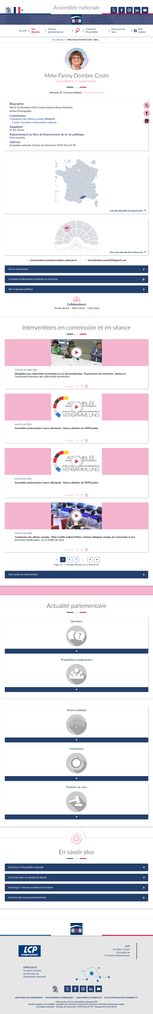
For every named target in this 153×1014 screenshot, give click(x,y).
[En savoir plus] (76, 674)
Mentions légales (35, 1004)
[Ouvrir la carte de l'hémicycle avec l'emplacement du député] (76, 236)
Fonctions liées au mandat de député (76, 877)
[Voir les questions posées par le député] (76, 635)
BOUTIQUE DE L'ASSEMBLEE (28, 998)
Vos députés (57, 40)
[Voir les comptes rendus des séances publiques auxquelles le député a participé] (76, 724)
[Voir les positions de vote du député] (76, 801)
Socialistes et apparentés (76, 81)
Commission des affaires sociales (27, 119)
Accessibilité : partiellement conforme (60, 1004)
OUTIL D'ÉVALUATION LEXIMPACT (120, 998)
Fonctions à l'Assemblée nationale (76, 867)
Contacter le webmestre (88, 1004)
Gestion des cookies (116, 1004)
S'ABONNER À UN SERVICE (88, 998)
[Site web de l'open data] (76, 972)
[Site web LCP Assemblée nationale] (76, 951)
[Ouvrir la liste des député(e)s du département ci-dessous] (76, 184)
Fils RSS (103, 1004)
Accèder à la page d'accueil (76, 18)
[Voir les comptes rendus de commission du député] (76, 763)
